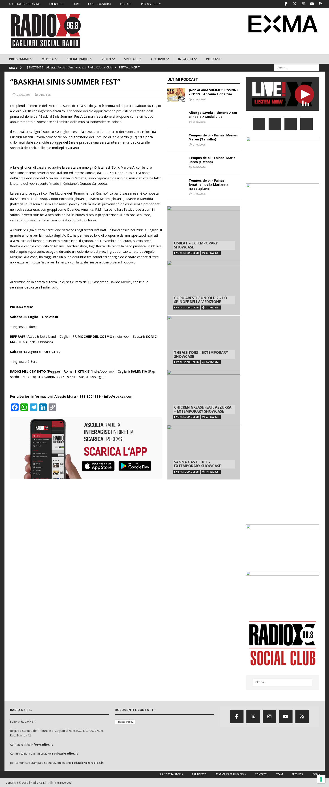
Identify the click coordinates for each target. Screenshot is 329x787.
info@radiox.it (41, 744)
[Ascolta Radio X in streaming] (282, 108)
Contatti (261, 774)
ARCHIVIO (157, 59)
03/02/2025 (212, 253)
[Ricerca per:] (296, 67)
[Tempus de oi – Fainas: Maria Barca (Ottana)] (176, 162)
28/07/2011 (24, 95)
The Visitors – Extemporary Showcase (201, 354)
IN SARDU (185, 59)
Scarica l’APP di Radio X (231, 774)
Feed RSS (297, 774)
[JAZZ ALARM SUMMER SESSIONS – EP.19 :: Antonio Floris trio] (176, 95)
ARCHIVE (45, 95)
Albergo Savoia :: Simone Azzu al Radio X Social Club (213, 114)
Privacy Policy (125, 721)
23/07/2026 (199, 193)
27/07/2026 (199, 144)
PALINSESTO (56, 4)
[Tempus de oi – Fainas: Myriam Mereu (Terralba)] (176, 140)
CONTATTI (126, 4)
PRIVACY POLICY (151, 4)
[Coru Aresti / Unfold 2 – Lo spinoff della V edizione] (203, 288)
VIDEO (106, 59)
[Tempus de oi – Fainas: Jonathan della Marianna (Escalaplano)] (176, 185)
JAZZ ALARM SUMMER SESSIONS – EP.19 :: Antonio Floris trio (213, 92)
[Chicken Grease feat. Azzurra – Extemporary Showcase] (203, 397)
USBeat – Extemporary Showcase (196, 245)
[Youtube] (312, 4)
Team (279, 774)
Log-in (316, 774)
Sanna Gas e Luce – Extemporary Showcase (197, 464)
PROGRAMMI (19, 59)
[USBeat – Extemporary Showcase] (203, 233)
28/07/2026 (199, 122)
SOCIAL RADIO (78, 59)
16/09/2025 (212, 471)
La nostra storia (171, 774)
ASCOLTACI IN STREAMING (24, 4)
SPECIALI (130, 59)
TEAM (76, 4)
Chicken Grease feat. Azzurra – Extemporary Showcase (202, 409)
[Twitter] (295, 4)
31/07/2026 (199, 99)
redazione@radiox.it (88, 763)
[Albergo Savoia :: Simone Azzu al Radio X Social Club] (176, 117)
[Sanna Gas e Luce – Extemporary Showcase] (203, 452)
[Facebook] (286, 4)
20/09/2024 (212, 362)
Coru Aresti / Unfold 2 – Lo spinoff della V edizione (200, 299)
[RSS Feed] (321, 4)
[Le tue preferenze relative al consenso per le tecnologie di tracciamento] (321, 779)
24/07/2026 (199, 167)
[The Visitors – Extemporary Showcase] (203, 342)
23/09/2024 (212, 416)
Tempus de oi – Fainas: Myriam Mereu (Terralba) (213, 137)
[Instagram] (303, 4)
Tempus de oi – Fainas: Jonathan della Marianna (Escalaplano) (208, 184)
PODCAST (213, 59)
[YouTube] (306, 124)
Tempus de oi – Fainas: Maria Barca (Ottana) (212, 160)
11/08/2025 (212, 307)
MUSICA (48, 59)
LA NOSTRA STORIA (99, 4)
